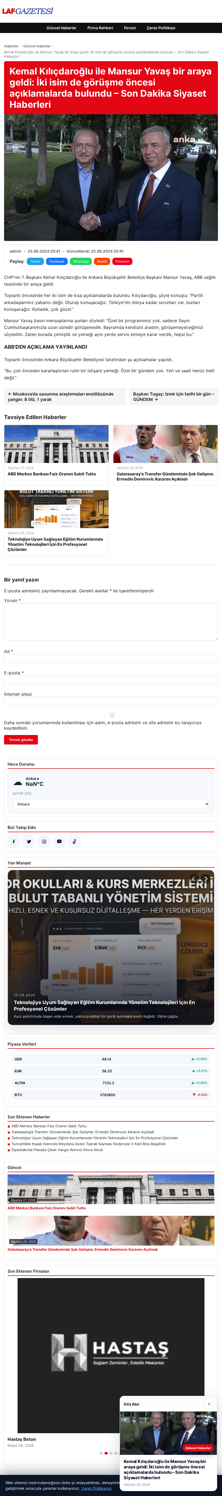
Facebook (56, 261)
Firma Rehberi (100, 27)
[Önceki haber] (194, 878)
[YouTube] (59, 841)
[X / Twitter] (29, 841)
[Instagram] (44, 841)
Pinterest (122, 261)
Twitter (35, 261)
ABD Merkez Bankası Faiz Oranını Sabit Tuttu (49, 1126)
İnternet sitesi (18, 694)
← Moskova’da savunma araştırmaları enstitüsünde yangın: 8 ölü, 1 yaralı (60, 396)
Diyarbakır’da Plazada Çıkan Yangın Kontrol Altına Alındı (57, 1150)
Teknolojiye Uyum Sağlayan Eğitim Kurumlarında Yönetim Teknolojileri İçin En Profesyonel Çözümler (95, 1138)
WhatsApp (81, 261)
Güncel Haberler (62, 27)
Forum (130, 27)
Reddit (102, 261)
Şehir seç (22, 793)
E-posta (14, 672)
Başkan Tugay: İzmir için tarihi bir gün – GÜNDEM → (173, 396)
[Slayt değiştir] (101, 1453)
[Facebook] (14, 841)
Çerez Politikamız (96, 1488)
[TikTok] (74, 841)
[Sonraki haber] (205, 878)
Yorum (12, 600)
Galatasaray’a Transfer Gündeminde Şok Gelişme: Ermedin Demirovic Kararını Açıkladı (83, 1132)
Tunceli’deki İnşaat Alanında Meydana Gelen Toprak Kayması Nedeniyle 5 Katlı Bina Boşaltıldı (89, 1144)
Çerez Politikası (161, 27)
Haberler (11, 46)
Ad (8, 651)
